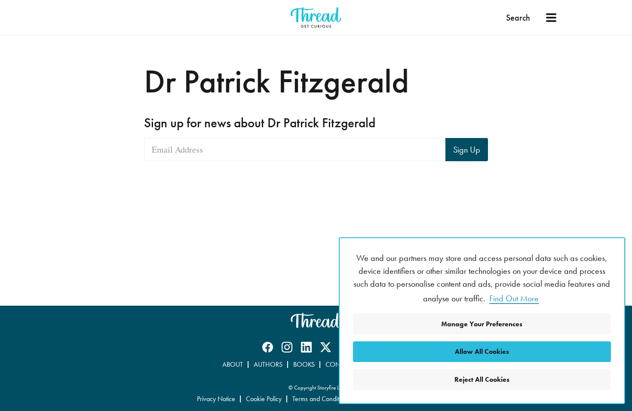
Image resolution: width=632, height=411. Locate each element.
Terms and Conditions (321, 398)
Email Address (177, 149)
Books (304, 364)
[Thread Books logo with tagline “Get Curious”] (316, 17)
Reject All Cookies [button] (481, 379)
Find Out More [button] (514, 298)
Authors (268, 364)
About (232, 364)
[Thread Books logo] (316, 320)
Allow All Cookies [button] (482, 351)
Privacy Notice (216, 398)
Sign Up (466, 149)
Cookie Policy (264, 398)
